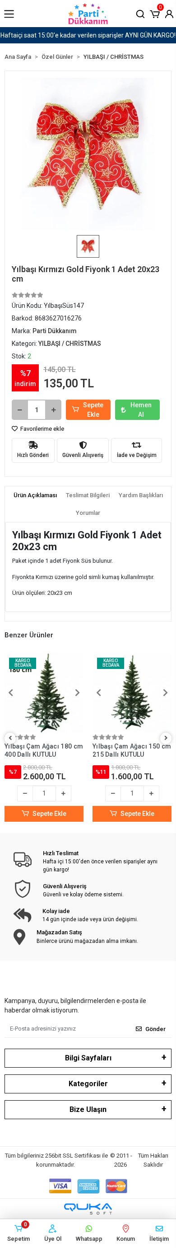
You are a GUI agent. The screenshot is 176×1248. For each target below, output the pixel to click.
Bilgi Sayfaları (88, 1058)
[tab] (35, 495)
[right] (166, 738)
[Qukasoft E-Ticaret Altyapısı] (88, 1209)
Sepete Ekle (93, 409)
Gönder (155, 1029)
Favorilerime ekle (41, 428)
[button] (155, 13)
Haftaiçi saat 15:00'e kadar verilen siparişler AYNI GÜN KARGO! (88, 35)
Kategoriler (88, 1083)
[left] (10, 738)
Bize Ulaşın (88, 1109)
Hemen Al (141, 409)
